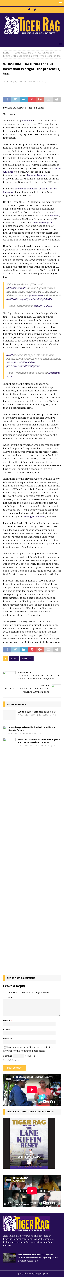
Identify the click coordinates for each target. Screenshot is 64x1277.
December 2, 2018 (27, 715)
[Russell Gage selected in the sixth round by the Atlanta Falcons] (4, 727)
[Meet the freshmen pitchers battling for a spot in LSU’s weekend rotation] (9, 853)
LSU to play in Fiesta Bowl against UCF (37, 711)
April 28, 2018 (16, 733)
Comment (8, 997)
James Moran (45, 715)
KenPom (54, 215)
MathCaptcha (14, 1060)
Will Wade (26, 120)
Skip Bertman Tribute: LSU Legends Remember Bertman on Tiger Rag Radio (38, 1256)
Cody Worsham (35, 81)
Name (7, 1020)
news (14, 658)
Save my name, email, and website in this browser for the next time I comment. (28, 1048)
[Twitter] (35, 10)
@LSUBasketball (15, 288)
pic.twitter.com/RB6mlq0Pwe (23, 366)
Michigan (29, 516)
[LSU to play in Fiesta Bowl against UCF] (9, 715)
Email (6, 1029)
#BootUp (18, 299)
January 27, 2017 (27, 745)
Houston (40, 516)
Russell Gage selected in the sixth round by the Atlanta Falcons (32, 729)
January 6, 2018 (43, 306)
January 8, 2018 (14, 81)
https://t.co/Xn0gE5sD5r (38, 299)
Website (7, 1038)
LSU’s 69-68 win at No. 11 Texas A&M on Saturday (30, 190)
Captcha (7, 1056)
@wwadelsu (35, 295)
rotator (26, 658)
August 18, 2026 (26, 1260)
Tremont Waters (36, 175)
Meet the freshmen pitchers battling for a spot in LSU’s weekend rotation (39, 741)
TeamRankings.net (42, 222)
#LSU (9, 299)
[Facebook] (29, 10)
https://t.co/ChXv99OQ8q (20, 362)
